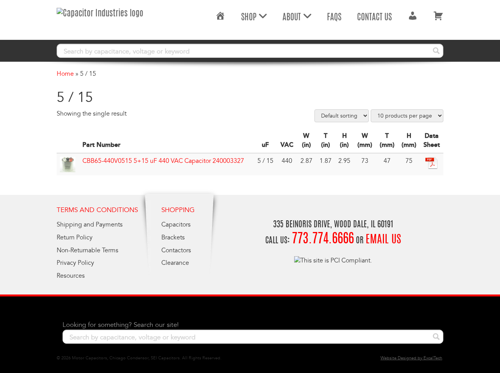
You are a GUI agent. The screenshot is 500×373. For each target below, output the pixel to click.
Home (65, 74)
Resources (71, 276)
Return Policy (75, 237)
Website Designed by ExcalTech (411, 358)
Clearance (175, 263)
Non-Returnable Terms (87, 250)
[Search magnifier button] (436, 50)
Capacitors (176, 224)
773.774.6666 (323, 239)
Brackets (173, 237)
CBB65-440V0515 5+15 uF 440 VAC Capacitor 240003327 (163, 161)
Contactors (176, 250)
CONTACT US (374, 17)
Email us (383, 240)
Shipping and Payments (90, 224)
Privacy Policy (75, 263)
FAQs (334, 17)
